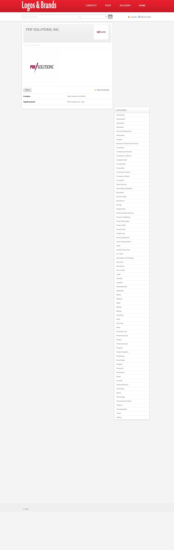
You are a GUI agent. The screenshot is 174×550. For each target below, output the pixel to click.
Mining (118, 311)
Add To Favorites (103, 90)
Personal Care (121, 332)
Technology (120, 397)
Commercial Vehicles (124, 152)
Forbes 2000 (121, 225)
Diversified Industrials (124, 189)
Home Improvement (123, 242)
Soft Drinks (120, 389)
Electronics (120, 201)
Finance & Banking (123, 217)
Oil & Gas (119, 323)
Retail (118, 377)
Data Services (72, 96)
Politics (119, 340)
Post (108, 5)
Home (142, 5)
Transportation (121, 409)
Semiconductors (122, 385)
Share (27, 90)
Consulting (120, 168)
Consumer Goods (122, 176)
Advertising (120, 115)
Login (133, 17)
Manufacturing (121, 287)
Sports (118, 393)
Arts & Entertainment (123, 131)
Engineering (120, 209)
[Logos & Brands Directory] (49, 11)
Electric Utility (121, 197)
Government (120, 229)
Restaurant (120, 372)
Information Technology (125, 258)
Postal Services (122, 344)
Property (119, 348)
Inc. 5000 (119, 254)
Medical (119, 299)
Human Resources (123, 250)
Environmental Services (125, 213)
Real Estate (120, 360)
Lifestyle (119, 278)
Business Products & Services (127, 144)
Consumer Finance (123, 172)
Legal (118, 274)
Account (125, 5)
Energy (119, 205)
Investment (120, 266)
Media (118, 295)
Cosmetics (120, 180)
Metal (118, 303)
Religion (119, 364)
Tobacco (119, 405)
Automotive (120, 135)
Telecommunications (124, 401)
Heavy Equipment (123, 238)
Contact (91, 5)
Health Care (120, 233)
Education (120, 193)
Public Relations (122, 352)
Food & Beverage (122, 221)
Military (119, 307)
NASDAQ (81, 96)
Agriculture (120, 123)
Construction (121, 164)
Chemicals (120, 148)
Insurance (120, 262)
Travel (118, 413)
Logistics (119, 283)
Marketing (120, 291)
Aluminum (120, 127)
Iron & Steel (120, 270)
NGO (118, 319)
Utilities (119, 417)
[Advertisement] (132, 63)
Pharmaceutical (122, 336)
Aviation (119, 139)
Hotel (118, 246)
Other (118, 327)
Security (119, 381)
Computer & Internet (123, 156)
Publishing (120, 356)
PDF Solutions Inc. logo (76, 102)
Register (146, 17)
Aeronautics (120, 119)
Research (120, 368)
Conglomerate (121, 160)
